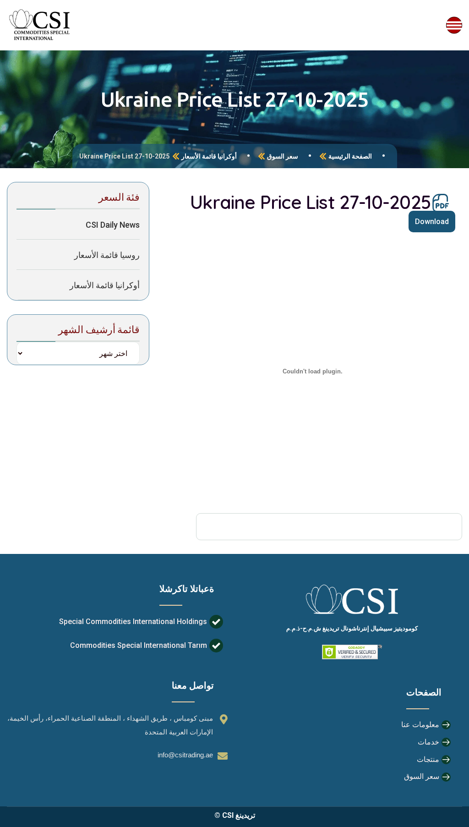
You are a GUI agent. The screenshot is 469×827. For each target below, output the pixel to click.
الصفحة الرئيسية (350, 156)
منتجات (428, 759)
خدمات (428, 742)
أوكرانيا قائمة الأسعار (209, 156)
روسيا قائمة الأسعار (107, 255)
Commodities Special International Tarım (138, 645)
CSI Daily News (113, 225)
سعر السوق (282, 156)
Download (432, 221)
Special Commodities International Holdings (133, 621)
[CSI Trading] (40, 25)
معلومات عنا (420, 724)
